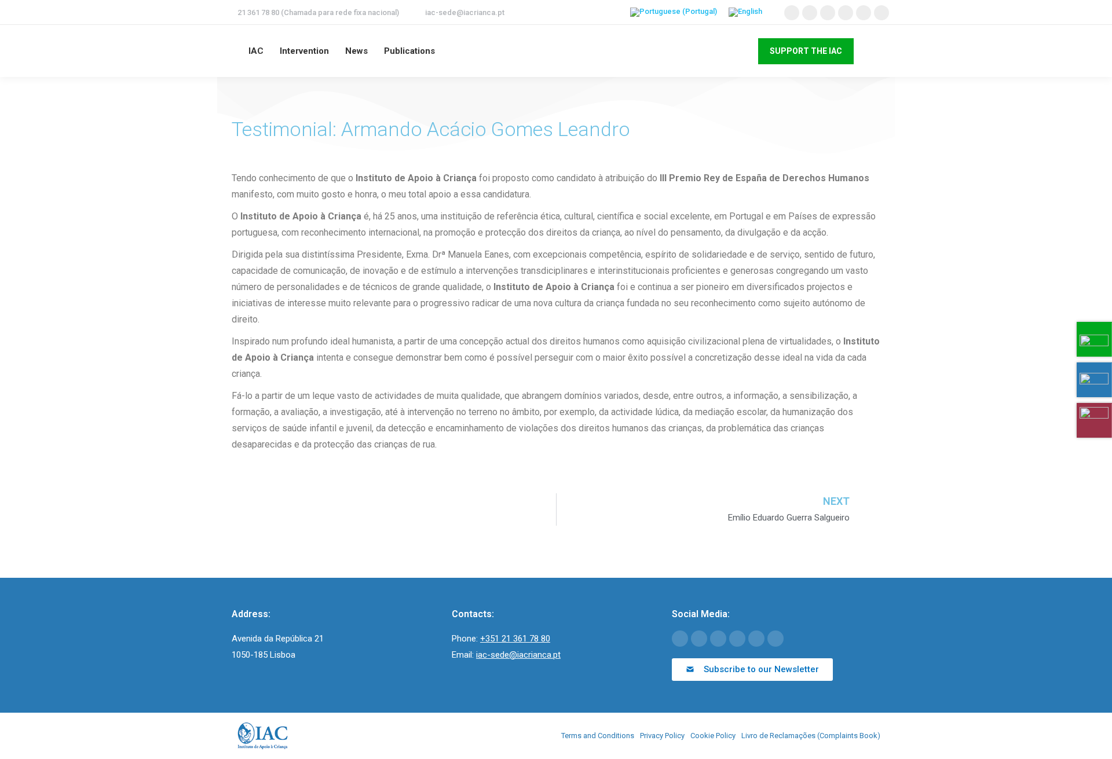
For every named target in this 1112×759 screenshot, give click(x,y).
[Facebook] (680, 638)
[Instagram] (756, 638)
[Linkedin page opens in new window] (845, 12)
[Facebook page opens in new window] (791, 12)
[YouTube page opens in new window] (827, 12)
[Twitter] (699, 638)
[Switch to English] (745, 12)
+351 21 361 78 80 (515, 638)
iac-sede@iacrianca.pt (464, 12)
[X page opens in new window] (809, 12)
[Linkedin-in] (737, 638)
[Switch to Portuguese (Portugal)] (673, 12)
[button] (752, 669)
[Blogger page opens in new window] (881, 12)
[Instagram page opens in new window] (863, 12)
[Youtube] (718, 638)
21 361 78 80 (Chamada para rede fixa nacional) (318, 12)
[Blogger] (775, 638)
